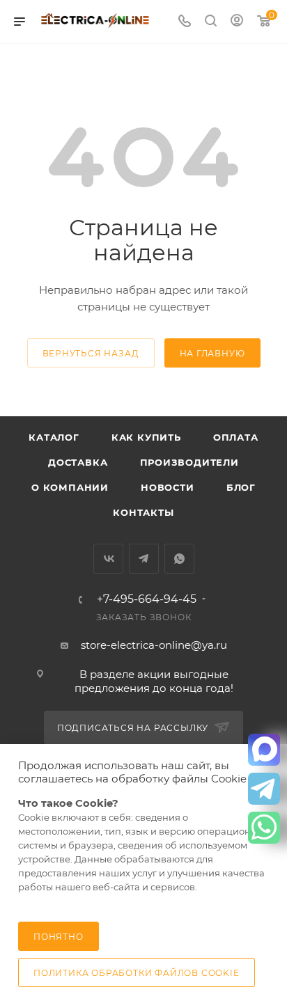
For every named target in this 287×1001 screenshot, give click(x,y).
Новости (167, 487)
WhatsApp (179, 559)
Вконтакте (108, 559)
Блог (241, 487)
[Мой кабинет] (237, 22)
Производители (189, 462)
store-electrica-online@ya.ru (154, 645)
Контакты (143, 512)
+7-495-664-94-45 (146, 599)
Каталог (54, 437)
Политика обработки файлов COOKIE (136, 973)
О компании (70, 487)
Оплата (235, 437)
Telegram (144, 559)
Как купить (146, 437)
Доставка (77, 462)
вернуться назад (90, 353)
